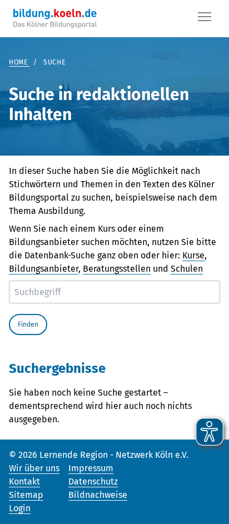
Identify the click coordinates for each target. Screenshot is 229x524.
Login (20, 508)
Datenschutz (93, 481)
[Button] (204, 19)
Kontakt (24, 481)
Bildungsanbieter (43, 268)
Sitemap (26, 495)
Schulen (187, 268)
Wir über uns (34, 468)
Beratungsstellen (117, 268)
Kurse (193, 255)
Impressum (90, 468)
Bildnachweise (97, 495)
